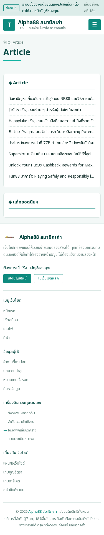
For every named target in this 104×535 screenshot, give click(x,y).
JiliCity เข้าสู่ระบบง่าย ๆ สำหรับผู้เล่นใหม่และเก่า (45, 110)
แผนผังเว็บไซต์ (14, 463)
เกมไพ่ (8, 329)
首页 (7, 42)
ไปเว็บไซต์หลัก (48, 278)
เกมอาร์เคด (11, 481)
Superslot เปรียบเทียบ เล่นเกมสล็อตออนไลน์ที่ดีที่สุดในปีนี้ (52, 154)
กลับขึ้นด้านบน (13, 490)
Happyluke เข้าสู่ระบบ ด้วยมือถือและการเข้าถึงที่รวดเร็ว (52, 121)
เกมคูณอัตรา (12, 472)
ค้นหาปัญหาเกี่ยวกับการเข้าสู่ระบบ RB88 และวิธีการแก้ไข (52, 99)
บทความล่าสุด (13, 371)
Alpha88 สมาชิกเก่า (42, 511)
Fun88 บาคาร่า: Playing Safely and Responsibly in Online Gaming (52, 176)
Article (18, 42)
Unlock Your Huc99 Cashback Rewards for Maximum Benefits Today (52, 165)
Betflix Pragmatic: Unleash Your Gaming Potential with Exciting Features (52, 132)
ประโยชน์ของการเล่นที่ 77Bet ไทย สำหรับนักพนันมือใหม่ (51, 143)
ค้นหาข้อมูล (11, 389)
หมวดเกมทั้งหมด (15, 380)
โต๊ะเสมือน (10, 320)
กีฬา (6, 338)
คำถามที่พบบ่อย (14, 362)
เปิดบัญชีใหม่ (17, 278)
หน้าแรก (9, 311)
